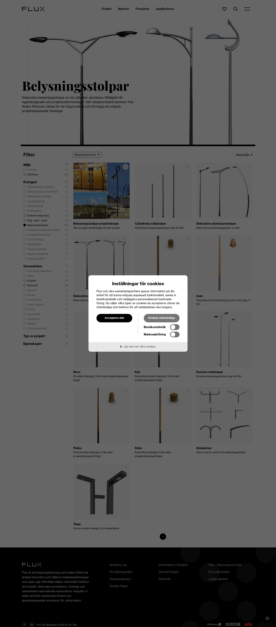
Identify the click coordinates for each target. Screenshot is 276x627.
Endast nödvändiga (161, 317)
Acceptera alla (114, 317)
